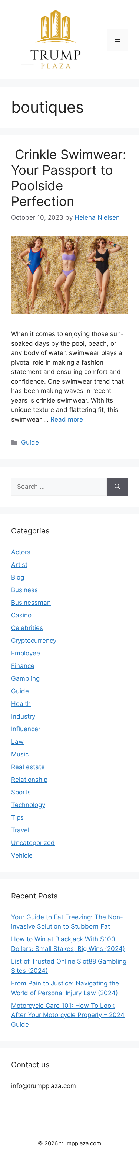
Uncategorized (33, 842)
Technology (28, 805)
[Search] (117, 487)
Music (20, 754)
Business (24, 590)
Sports (21, 792)
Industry (23, 716)
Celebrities (27, 628)
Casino (21, 615)
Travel (20, 830)
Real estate (28, 767)
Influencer (25, 729)
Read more (66, 419)
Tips (17, 817)
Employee (25, 653)
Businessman (31, 602)
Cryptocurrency (33, 640)
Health (21, 703)
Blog (17, 577)
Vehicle (22, 855)
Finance (22, 666)
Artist (19, 564)
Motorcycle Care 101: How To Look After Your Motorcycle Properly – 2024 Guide (68, 1015)
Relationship (29, 779)
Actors (20, 552)
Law (17, 741)
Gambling (25, 678)
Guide (30, 442)
